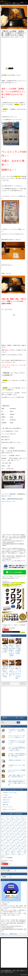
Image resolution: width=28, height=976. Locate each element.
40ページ (18, 818)
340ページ (13, 828)
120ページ (11, 821)
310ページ (21, 827)
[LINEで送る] (6, 68)
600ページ (13, 837)
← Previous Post (5, 683)
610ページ (19, 837)
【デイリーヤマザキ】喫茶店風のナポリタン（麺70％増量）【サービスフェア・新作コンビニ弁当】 (17, 749)
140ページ (23, 821)
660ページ (23, 839)
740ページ (19, 842)
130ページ (17, 821)
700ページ (21, 840)
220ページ (19, 824)
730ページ (13, 842)
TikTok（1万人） (6, 799)
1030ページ (13, 853)
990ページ (13, 851)
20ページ (7, 818)
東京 (23, 37)
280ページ (3, 827)
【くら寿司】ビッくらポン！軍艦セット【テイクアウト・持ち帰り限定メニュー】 (17, 731)
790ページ (23, 843)
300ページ (15, 827)
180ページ (21, 822)
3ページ (12, 816)
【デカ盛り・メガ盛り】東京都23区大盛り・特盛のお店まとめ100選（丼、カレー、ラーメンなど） (17, 755)
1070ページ (14, 854)
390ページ (17, 830)
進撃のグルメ (5, 1)
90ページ (19, 819)
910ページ (17, 848)
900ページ (11, 848)
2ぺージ (7, 816)
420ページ (9, 831)
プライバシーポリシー (8, 807)
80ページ (14, 819)
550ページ (9, 836)
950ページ (15, 850)
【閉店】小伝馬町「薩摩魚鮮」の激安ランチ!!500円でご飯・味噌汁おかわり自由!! (14, 33)
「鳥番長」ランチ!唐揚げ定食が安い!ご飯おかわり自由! (5, 648)
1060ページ (8, 854)
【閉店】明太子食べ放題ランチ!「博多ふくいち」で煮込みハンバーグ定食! (5, 671)
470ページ (13, 833)
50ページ (23, 818)
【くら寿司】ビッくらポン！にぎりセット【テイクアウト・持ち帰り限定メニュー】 (17, 742)
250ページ (11, 825)
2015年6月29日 (6, 37)
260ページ (17, 825)
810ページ (9, 845)
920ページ (23, 848)
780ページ (17, 843)
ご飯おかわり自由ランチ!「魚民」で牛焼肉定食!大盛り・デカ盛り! (18, 649)
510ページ (11, 834)
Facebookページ (6, 802)
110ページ (6, 821)
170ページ (15, 822)
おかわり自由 (15, 37)
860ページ (13, 846)
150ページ (3, 822)
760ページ (6, 843)
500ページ (6, 834)
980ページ (8, 851)
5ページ (21, 816)
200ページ (8, 824)
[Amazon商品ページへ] (14, 621)
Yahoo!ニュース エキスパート (9, 809)
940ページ (9, 850)
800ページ (3, 845)
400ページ (23, 830)
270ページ (23, 825)
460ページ (8, 833)
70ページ (9, 819)
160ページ (9, 822)
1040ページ (19, 853)
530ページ (23, 834)
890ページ (6, 848)
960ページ (21, 850)
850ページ (8, 846)
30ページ (13, 818)
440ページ (21, 831)
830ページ (21, 845)
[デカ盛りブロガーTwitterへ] (11, 901)
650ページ (17, 839)
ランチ (19, 37)
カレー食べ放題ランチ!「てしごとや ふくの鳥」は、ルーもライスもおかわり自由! (18, 672)
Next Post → (24, 683)
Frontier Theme (23, 974)
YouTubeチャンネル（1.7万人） (10, 792)
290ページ (9, 827)
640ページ (11, 839)
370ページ (6, 830)
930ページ (3, 850)
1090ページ (3, 856)
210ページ (13, 824)
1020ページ (7, 853)
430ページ (15, 831)
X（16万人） (6, 795)
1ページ (3, 816)
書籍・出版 (5, 804)
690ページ (15, 840)
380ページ (11, 830)
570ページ (21, 836)
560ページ (15, 836)
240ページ (6, 825)
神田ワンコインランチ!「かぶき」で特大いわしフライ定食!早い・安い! (12, 671)
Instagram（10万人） (7, 797)
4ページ (17, 816)
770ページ (11, 843)
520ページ (17, 834)
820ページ (15, 845)
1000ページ (19, 851)
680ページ (9, 840)
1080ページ (20, 854)
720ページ (8, 842)
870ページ (19, 846)
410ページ (3, 831)
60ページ (3, 819)
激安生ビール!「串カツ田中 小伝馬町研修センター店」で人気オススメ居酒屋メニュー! (12, 651)
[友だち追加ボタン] (14, 575)
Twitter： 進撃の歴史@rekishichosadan (12, 498)
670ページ (3, 840)
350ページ (19, 828)
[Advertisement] (14, 53)
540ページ (3, 836)
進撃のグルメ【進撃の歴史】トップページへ (13, 934)
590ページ (8, 837)
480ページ (19, 833)
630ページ (6, 839)
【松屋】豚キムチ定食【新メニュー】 (17, 760)
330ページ (8, 828)
